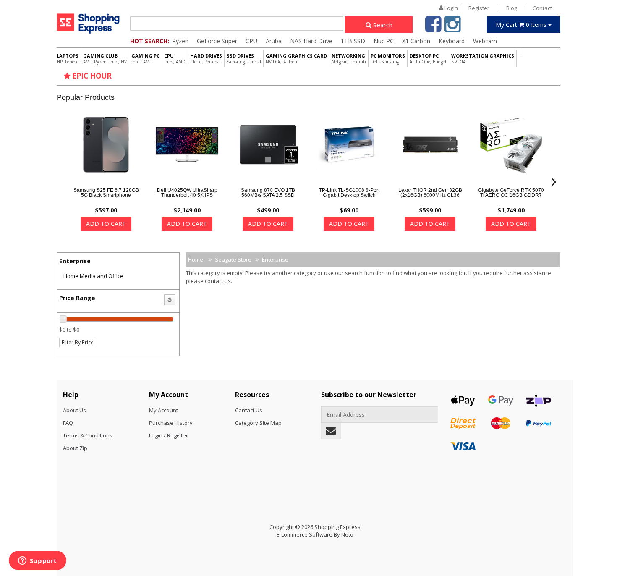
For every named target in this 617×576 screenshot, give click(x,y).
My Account (163, 410)
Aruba (274, 41)
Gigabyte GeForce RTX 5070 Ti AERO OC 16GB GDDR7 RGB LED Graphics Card (511, 195)
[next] (553, 182)
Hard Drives (206, 58)
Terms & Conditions (87, 435)
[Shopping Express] (88, 23)
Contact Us (248, 410)
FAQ (68, 423)
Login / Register (168, 435)
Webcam (485, 41)
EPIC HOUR (91, 76)
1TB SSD (353, 41)
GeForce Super (217, 41)
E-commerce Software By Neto (315, 534)
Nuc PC (384, 41)
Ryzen (180, 41)
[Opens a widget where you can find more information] (37, 561)
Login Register (466, 8)
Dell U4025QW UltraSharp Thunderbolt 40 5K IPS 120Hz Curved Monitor (187, 195)
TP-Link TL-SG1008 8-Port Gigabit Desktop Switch (349, 192)
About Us (74, 410)
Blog (511, 8)
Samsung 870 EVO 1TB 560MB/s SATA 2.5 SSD (268, 192)
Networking (349, 58)
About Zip (75, 448)
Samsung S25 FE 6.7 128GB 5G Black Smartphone (106, 192)
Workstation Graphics (482, 58)
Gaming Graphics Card (296, 58)
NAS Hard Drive (311, 41)
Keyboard (452, 41)
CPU (251, 41)
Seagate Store (233, 259)
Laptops (67, 58)
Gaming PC (145, 58)
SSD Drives (244, 58)
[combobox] (236, 23)
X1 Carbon (416, 41)
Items (522, 25)
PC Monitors (388, 58)
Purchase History (171, 423)
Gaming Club (105, 58)
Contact (542, 8)
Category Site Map (258, 423)
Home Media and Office (93, 276)
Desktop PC (428, 58)
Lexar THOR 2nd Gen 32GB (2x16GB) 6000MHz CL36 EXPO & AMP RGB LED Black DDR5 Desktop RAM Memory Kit (430, 200)
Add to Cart (106, 224)
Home (195, 259)
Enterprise (275, 259)
